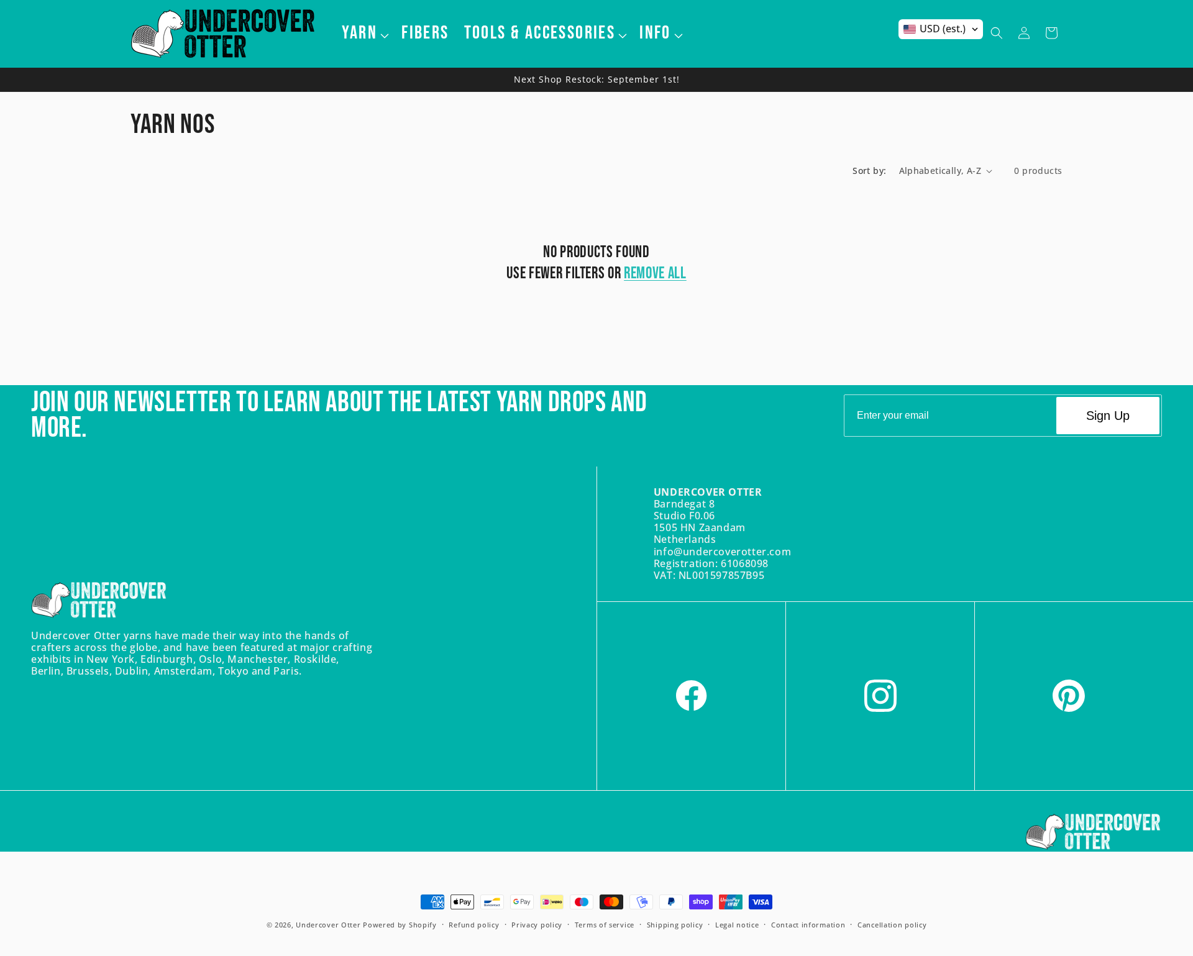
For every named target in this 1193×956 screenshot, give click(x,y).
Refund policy (474, 924)
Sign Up (1108, 415)
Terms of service (604, 924)
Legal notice (737, 924)
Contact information (808, 924)
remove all (655, 273)
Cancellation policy (891, 924)
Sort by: (869, 170)
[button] (364, 33)
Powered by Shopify (400, 924)
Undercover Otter (328, 924)
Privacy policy (536, 924)
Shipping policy (675, 924)
